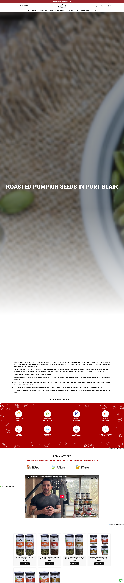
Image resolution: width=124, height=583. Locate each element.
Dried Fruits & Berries (57, 10)
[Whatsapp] (121, 580)
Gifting (95, 10)
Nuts (27, 10)
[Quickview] (26, 544)
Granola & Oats (73, 10)
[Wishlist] (23, 544)
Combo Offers (85, 10)
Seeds (34, 10)
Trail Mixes (43, 10)
